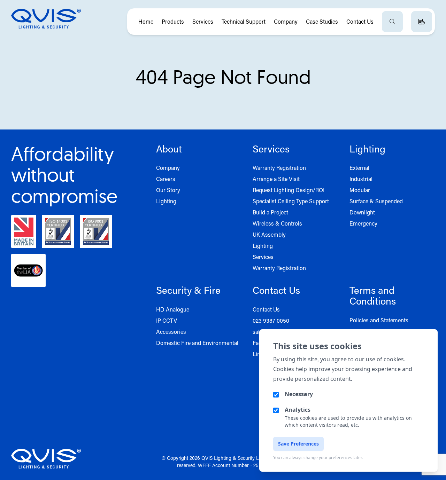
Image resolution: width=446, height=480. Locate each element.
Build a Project (270, 212)
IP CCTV (166, 320)
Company (286, 21)
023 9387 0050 (271, 320)
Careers (165, 178)
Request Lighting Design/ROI (288, 190)
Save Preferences (298, 443)
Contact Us (360, 21)
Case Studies (322, 21)
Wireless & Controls (277, 223)
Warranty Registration (279, 167)
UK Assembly (269, 234)
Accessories (171, 331)
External (359, 167)
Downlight (362, 212)
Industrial (360, 178)
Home (145, 21)
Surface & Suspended (376, 201)
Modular (359, 190)
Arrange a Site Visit (276, 178)
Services (202, 21)
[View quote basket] (421, 21)
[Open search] (392, 21)
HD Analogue (172, 309)
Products (173, 21)
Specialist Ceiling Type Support (291, 201)
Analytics (297, 410)
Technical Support (244, 21)
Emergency (363, 223)
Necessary (299, 394)
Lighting (166, 201)
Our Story (168, 190)
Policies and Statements (378, 320)
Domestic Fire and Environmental (197, 342)
